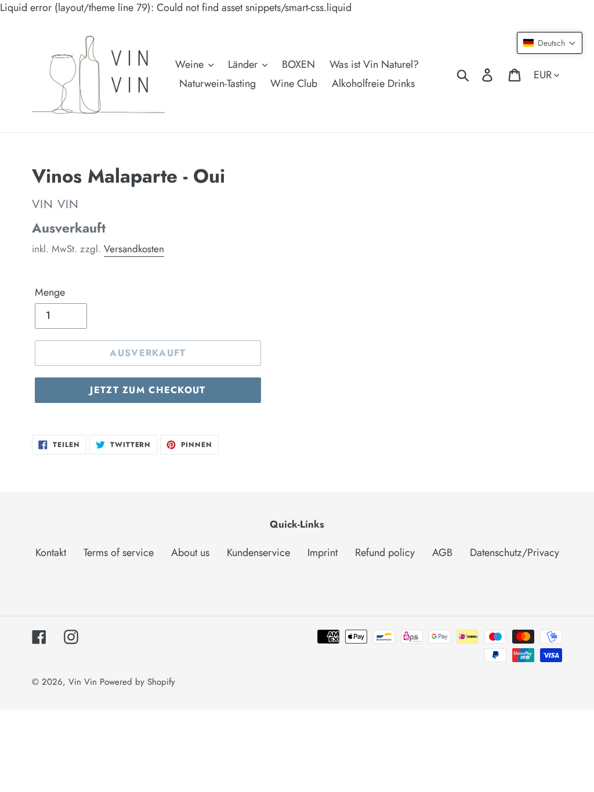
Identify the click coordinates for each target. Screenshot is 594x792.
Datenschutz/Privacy (514, 552)
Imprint (322, 552)
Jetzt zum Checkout (147, 390)
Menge (50, 292)
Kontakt (50, 552)
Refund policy (385, 552)
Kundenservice (258, 552)
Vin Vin (84, 681)
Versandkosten (134, 249)
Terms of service (119, 552)
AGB (442, 552)
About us (190, 552)
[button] (549, 42)
